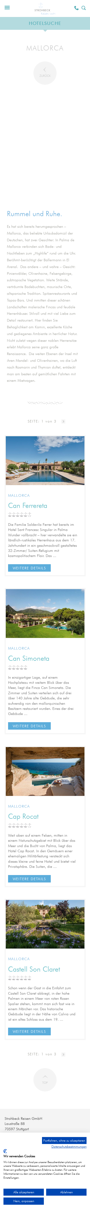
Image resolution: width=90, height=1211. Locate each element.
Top (45, 1082)
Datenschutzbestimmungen (69, 1146)
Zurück (45, 75)
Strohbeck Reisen (45, 8)
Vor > (63, 421)
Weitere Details (29, 568)
